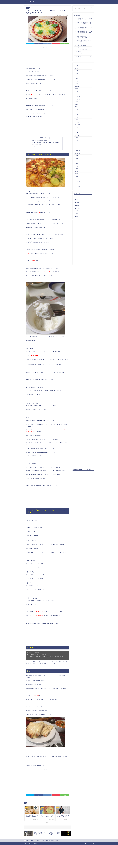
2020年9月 (77, 158)
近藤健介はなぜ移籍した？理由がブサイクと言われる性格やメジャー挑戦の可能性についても (83, 32)
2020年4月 (77, 171)
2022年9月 (77, 101)
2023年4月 (77, 94)
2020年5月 (77, 168)
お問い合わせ (90, 1)
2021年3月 (77, 142)
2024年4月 (77, 78)
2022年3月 (77, 117)
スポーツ (78, 202)
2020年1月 (77, 179)
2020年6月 (77, 166)
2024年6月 (77, 73)
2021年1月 (77, 148)
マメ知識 (27, 7)
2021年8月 (77, 130)
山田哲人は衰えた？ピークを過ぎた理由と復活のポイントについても (83, 19)
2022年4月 (77, 114)
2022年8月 (77, 104)
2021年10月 (77, 124)
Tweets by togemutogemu (78, 471)
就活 (77, 213)
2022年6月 (77, 109)
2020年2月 (77, 176)
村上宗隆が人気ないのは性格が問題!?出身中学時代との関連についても (83, 41)
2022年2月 (77, 119)
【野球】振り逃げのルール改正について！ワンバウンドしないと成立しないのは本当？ (83, 53)
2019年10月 (77, 186)
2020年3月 (77, 173)
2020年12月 (77, 150)
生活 (77, 216)
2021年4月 (77, 140)
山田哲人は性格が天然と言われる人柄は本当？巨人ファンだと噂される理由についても (83, 23)
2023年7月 (77, 88)
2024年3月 (77, 81)
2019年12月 (77, 181)
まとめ (33, 146)
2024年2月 (77, 83)
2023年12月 (77, 86)
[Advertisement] (47, 58)
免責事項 (35, 843)
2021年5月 (77, 137)
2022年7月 (77, 106)
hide (48, 138)
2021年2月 (77, 145)
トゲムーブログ (28, 2)
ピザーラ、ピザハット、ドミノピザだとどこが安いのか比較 (45, 142)
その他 (77, 196)
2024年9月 (77, 68)
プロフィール (68, 1)
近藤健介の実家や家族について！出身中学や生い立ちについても (83, 28)
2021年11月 (77, 122)
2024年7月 (77, 70)
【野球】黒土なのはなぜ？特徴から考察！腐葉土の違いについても (83, 57)
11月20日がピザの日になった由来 (39, 140)
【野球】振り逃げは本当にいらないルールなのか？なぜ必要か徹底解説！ (83, 48)
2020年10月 (77, 155)
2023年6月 (77, 91)
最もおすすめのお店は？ (37, 144)
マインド (78, 205)
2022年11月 (77, 96)
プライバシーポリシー (79, 1)
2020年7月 (77, 163)
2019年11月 (77, 184)
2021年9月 (77, 127)
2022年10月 (77, 99)
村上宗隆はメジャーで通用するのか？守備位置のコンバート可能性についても (83, 44)
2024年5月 (77, 75)
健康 (77, 211)
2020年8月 (77, 160)
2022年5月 (77, 112)
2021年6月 (77, 135)
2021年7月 (77, 132)
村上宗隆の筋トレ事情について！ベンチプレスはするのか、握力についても (83, 37)
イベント (78, 199)
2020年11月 (77, 153)
